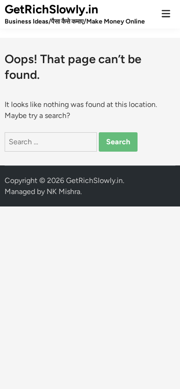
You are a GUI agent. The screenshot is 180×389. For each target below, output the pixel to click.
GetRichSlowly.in (51, 9)
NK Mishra (63, 191)
